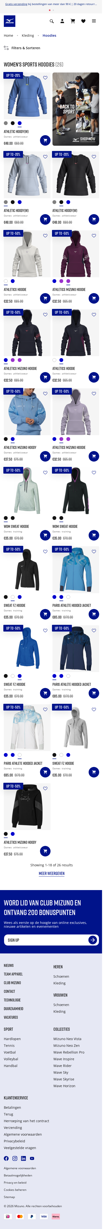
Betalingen (12, 1107)
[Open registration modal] (62, 21)
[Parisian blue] (62, 598)
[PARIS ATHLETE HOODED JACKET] (75, 569)
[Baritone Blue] (55, 282)
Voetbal (10, 1052)
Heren (58, 966)
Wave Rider (62, 1065)
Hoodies (49, 35)
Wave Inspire (63, 1059)
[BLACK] (14, 124)
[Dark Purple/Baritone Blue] (69, 282)
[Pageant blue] (55, 598)
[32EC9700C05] (7, 598)
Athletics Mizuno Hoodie (69, 289)
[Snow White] (7, 282)
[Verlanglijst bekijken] (83, 21)
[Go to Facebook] (6, 1158)
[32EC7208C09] (14, 519)
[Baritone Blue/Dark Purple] (14, 282)
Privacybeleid (14, 1141)
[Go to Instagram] (14, 1158)
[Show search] (51, 21)
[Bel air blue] (14, 440)
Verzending (13, 1127)
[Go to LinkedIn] (23, 1158)
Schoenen (61, 976)
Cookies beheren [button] (15, 1190)
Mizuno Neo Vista (67, 1038)
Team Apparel (13, 974)
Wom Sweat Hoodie (16, 526)
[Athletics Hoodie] (27, 253)
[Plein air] (69, 598)
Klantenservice (16, 1097)
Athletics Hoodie (15, 289)
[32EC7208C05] (7, 519)
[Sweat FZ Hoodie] (27, 569)
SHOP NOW (87, 138)
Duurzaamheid (13, 1008)
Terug (8, 1114)
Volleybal (11, 1059)
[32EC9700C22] (21, 598)
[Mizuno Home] (9, 20)
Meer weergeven (51, 873)
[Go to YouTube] (32, 1158)
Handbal (10, 1065)
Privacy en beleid (15, 1182)
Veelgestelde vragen (20, 1147)
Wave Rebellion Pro (68, 1052)
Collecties (61, 1029)
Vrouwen (60, 995)
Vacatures (11, 1017)
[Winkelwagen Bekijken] (73, 21)
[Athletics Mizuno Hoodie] (75, 253)
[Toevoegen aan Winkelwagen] (45, 140)
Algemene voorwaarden (23, 1134)
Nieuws (9, 965)
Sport (8, 1029)
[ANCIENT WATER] (7, 124)
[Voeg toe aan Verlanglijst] (45, 78)
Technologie (12, 1000)
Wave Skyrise (63, 1079)
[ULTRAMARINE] (21, 124)
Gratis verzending (16, 4)
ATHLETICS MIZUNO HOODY (20, 447)
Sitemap (9, 1197)
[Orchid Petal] (62, 282)
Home (8, 35)
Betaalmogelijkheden (18, 1175)
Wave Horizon (64, 1086)
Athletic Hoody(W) (16, 131)
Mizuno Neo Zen (66, 1045)
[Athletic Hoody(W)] (27, 95)
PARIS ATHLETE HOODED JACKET (71, 605)
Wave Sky (60, 1072)
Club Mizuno (12, 982)
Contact (9, 991)
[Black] (7, 440)
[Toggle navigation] (94, 21)
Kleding (28, 35)
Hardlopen (12, 1038)
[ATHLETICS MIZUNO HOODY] (27, 411)
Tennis (9, 1045)
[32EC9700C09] (14, 598)
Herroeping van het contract (26, 1121)
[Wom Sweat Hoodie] (27, 490)
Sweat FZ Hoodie (14, 605)
